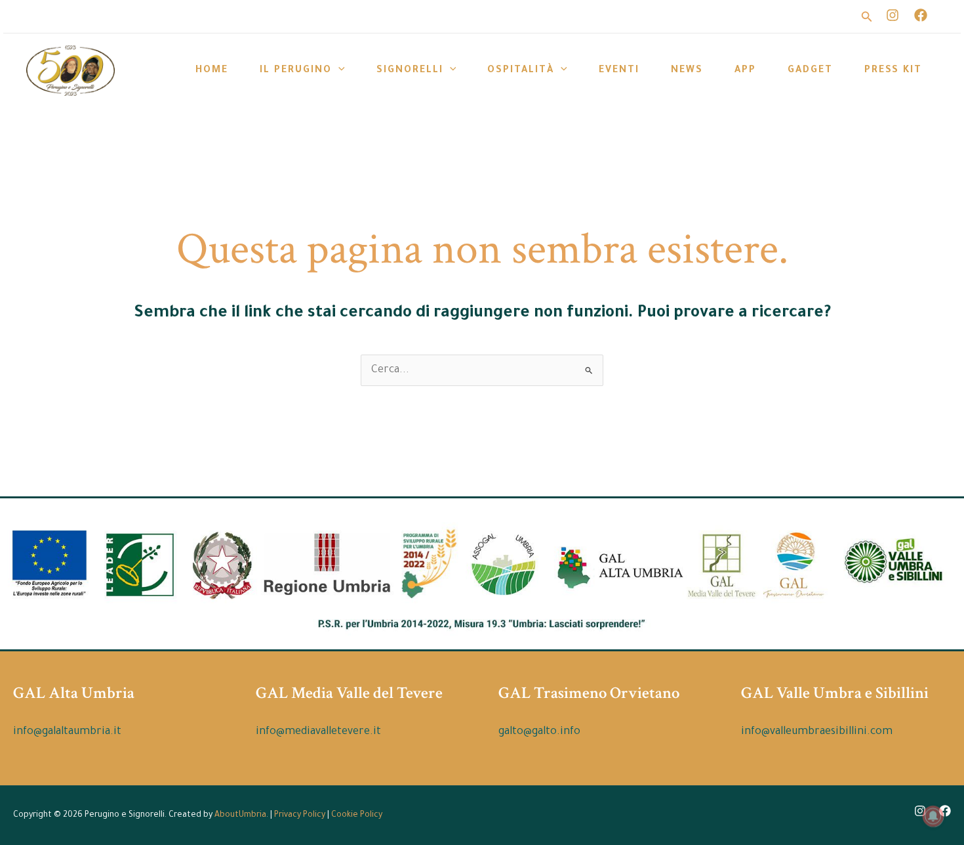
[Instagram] (892, 15)
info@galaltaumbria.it (67, 732)
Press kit (893, 71)
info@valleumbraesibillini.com (817, 732)
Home (211, 71)
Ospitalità (520, 71)
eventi (619, 71)
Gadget (810, 71)
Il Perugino (296, 71)
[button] (811, 16)
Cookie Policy (356, 815)
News (687, 71)
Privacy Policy (299, 815)
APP (745, 71)
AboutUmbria (240, 815)
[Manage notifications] (933, 816)
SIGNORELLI (409, 71)
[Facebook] (920, 15)
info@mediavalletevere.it (318, 732)
